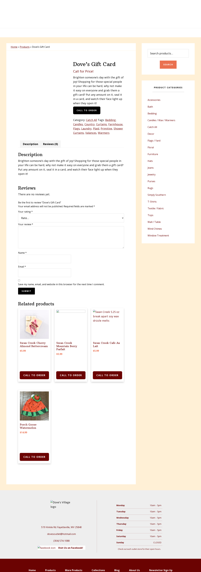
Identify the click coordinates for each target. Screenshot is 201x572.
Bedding (110, 120)
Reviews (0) (50, 144)
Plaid (96, 128)
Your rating (25, 211)
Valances (90, 133)
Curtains (101, 124)
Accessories (154, 100)
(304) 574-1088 (61, 540)
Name (22, 252)
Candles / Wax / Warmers (161, 120)
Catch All (91, 120)
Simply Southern (157, 194)
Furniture (153, 154)
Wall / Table (154, 222)
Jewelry (152, 174)
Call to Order (87, 110)
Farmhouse (115, 124)
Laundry (86, 128)
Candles (78, 124)
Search (168, 64)
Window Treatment (158, 235)
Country (89, 124)
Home (14, 46)
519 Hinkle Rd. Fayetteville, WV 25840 (61, 527)
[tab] (30, 144)
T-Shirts (152, 201)
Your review (25, 224)
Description (30, 144)
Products (25, 46)
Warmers (103, 133)
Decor (151, 133)
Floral (151, 147)
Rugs (150, 188)
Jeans (151, 167)
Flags (76, 128)
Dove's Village (100, 14)
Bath (150, 106)
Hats (150, 161)
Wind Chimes (155, 228)
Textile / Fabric (156, 208)
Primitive (106, 128)
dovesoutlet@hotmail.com (61, 534)
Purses (151, 181)
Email (22, 266)
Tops (150, 215)
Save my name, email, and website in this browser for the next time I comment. (61, 284)
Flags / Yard (154, 140)
